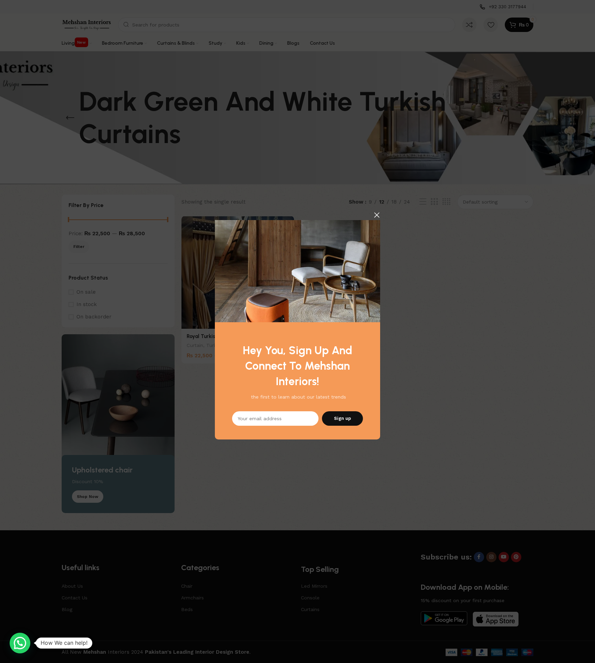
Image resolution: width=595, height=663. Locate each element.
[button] (20, 643)
